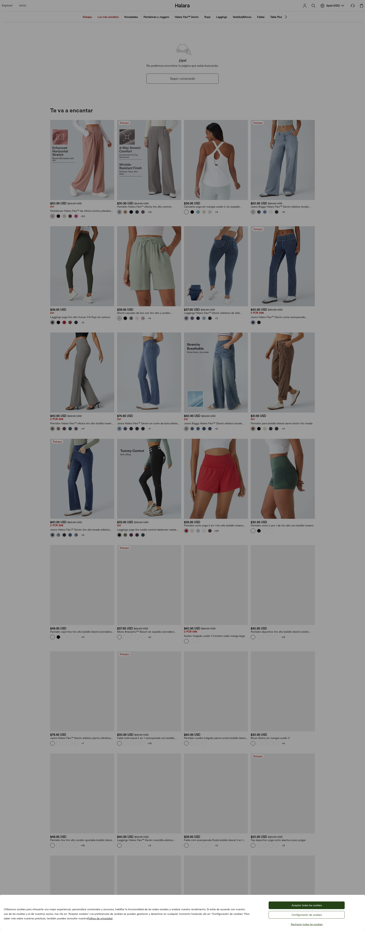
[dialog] (182, 465)
